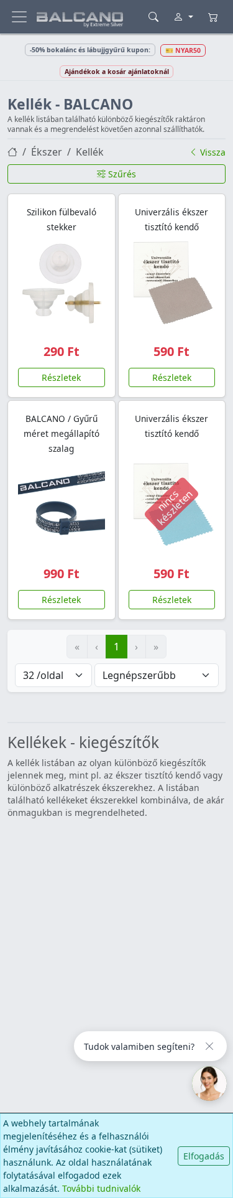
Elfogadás (203, 1156)
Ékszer (46, 152)
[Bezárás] (209, 1046)
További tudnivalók (101, 1188)
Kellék (90, 152)
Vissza (212, 152)
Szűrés (121, 174)
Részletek (61, 377)
